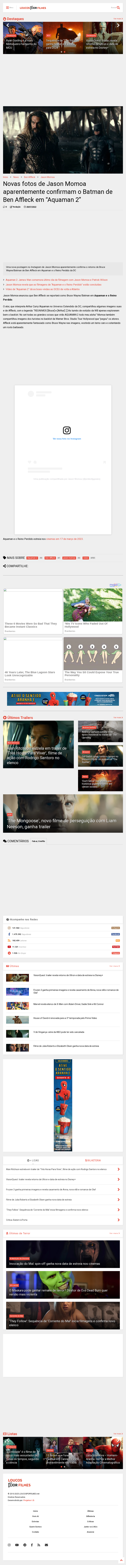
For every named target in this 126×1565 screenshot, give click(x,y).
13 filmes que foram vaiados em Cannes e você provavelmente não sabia (62, 1459)
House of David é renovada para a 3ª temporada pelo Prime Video (65, 1018)
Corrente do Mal (16, 1316)
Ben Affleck (29, 177)
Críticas (90, 1521)
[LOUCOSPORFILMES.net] (33, 8)
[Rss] (38, 1545)
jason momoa (48, 177)
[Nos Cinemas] (63, 705)
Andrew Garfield (89, 727)
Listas (12, 1434)
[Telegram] (24, 1545)
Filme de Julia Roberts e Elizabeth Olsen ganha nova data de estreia (66, 1046)
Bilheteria (90, 1516)
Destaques (15, 19)
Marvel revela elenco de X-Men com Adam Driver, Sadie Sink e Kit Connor (68, 1004)
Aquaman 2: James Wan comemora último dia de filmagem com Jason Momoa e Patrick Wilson (57, 279)
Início (5, 177)
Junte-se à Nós (90, 1527)
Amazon (86, 752)
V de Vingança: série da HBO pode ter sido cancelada (58, 1032)
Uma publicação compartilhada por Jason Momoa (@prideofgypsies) (66, 479)
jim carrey (14, 1285)
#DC (48, 36)
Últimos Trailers (20, 718)
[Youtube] (17, 1545)
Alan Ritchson (13, 743)
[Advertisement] (63, 80)
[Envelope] (46, 1545)
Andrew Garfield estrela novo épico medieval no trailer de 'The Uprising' (99, 734)
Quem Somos (35, 1527)
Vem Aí (35, 1516)
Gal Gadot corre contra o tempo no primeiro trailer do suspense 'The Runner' (100, 759)
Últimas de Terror (19, 1233)
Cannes (50, 1450)
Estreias (35, 1521)
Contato (35, 1532)
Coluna (90, 1450)
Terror (85, 777)
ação (10, 815)
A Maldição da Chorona (19, 1259)
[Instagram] (9, 1545)
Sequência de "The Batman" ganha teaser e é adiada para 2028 (63, 44)
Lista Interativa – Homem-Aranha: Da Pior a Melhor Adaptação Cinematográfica (103, 1459)
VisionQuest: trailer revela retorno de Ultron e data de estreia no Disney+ (102, 44)
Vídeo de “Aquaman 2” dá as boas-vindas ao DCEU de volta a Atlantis (43, 289)
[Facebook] (32, 1545)
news (16, 177)
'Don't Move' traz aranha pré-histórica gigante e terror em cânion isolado (97, 784)
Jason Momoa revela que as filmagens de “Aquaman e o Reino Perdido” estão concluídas (53, 284)
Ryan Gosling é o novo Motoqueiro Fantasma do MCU (21, 44)
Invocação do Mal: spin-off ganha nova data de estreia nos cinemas (54, 1264)
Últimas (14, 966)
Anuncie (90, 1532)
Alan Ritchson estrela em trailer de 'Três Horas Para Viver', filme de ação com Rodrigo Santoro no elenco (37, 755)
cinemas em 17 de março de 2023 (64, 539)
